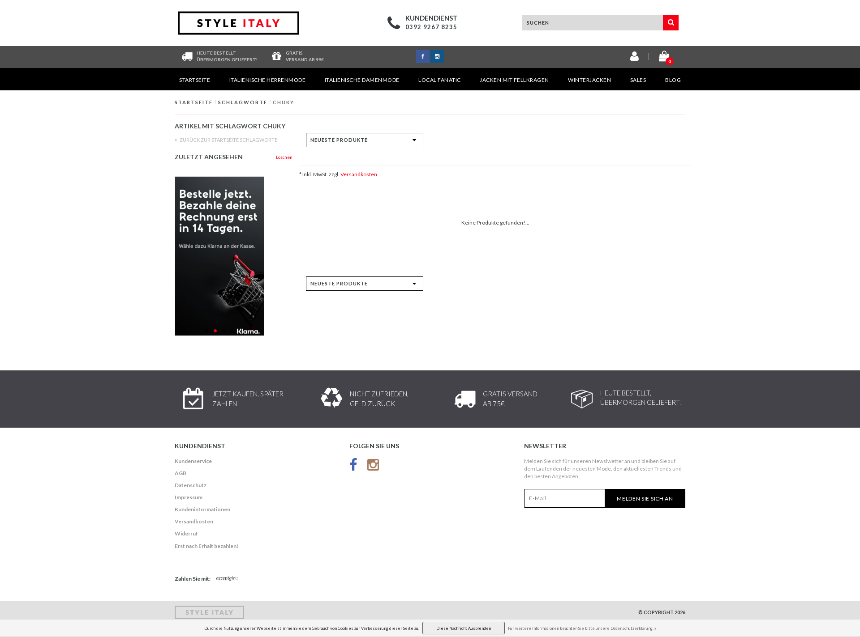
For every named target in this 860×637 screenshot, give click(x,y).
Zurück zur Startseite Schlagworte (228, 140)
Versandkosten (358, 174)
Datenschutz (190, 485)
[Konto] (634, 58)
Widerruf (186, 533)
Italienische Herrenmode (267, 79)
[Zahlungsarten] (227, 579)
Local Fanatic (439, 79)
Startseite (194, 79)
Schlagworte (242, 102)
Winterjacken (589, 79)
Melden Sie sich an (645, 498)
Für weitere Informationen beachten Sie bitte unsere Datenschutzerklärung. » (582, 628)
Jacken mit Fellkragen (514, 79)
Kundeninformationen (202, 509)
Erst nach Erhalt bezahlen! (206, 546)
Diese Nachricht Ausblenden (463, 628)
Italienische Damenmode (362, 79)
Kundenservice (193, 461)
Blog (673, 79)
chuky (283, 102)
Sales (638, 79)
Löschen (284, 157)
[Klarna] (233, 256)
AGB (180, 473)
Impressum (188, 497)
